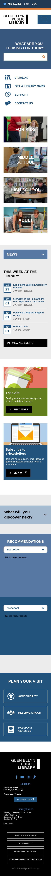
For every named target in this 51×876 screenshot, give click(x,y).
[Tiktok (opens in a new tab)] (34, 777)
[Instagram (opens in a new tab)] (28, 777)
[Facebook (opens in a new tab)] (16, 777)
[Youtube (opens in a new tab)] (22, 777)
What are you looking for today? (25, 46)
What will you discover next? (18, 514)
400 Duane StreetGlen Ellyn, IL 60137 (12, 788)
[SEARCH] (43, 56)
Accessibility (26, 843)
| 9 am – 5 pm (22, 4)
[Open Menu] (44, 19)
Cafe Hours (8, 823)
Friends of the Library (26, 851)
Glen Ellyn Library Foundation (25, 860)
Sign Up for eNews (25, 835)
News (12, 254)
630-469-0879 (15, 794)
